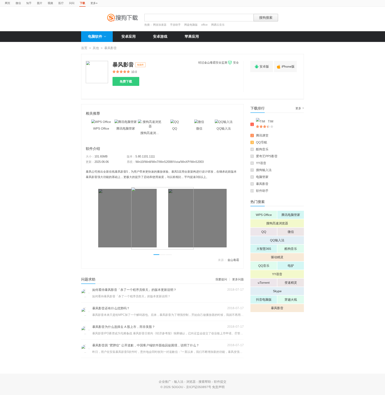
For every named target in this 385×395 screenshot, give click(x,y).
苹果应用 (192, 36)
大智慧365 (263, 248)
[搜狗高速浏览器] (150, 122)
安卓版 (261, 66)
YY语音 (261, 163)
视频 (50, 3)
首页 (84, 48)
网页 (7, 3)
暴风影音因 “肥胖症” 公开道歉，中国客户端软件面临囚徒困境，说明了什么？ (145, 345)
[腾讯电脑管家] (126, 122)
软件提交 (220, 381)
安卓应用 (128, 36)
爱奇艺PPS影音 (267, 156)
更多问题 (238, 279)
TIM (270, 121)
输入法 (178, 381)
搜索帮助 (205, 381)
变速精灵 (291, 282)
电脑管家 (262, 177)
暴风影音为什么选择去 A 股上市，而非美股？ (123, 327)
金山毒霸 (233, 260)
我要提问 (221, 279)
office (204, 24)
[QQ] (174, 122)
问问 (71, 3)
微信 (18, 3)
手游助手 (175, 24)
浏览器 (191, 381)
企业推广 (165, 381)
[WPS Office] (101, 122)
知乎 (29, 3)
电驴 (291, 265)
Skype (277, 291)
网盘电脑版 (191, 24)
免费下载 (126, 81)
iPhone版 (285, 66)
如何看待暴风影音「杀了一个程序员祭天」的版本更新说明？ (134, 290)
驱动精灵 (277, 257)
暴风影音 (262, 184)
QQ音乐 (263, 265)
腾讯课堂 (262, 135)
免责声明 (218, 387)
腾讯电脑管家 (290, 215)
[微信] (199, 122)
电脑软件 (95, 36)
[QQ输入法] (224, 122)
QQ (263, 232)
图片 (39, 3)
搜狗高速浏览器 (277, 223)
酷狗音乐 (262, 149)
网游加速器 (159, 24)
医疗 (61, 3)
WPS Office (264, 215)
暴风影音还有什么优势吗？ (111, 308)
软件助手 (262, 190)
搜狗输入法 (264, 170)
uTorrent (264, 282)
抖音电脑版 (264, 299)
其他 (96, 48)
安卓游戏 (160, 36)
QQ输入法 (277, 240)
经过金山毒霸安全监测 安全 (218, 62)
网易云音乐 (218, 24)
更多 (94, 3)
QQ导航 (261, 142)
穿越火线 (291, 299)
